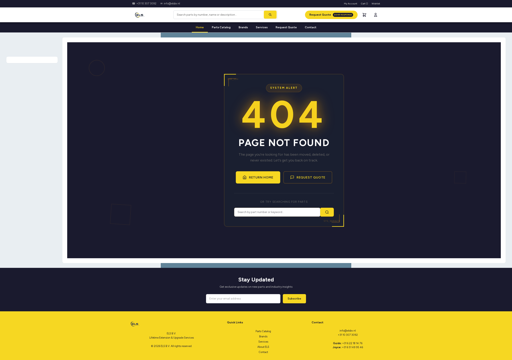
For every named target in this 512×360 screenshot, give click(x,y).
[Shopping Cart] (364, 14)
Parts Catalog (221, 27)
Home (200, 27)
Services (262, 27)
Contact (310, 27)
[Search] (270, 15)
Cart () (364, 3)
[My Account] (375, 14)
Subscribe (294, 298)
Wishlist (376, 3)
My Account (350, 3)
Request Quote (330, 14)
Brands (243, 27)
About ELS (263, 346)
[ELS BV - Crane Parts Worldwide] (139, 15)
